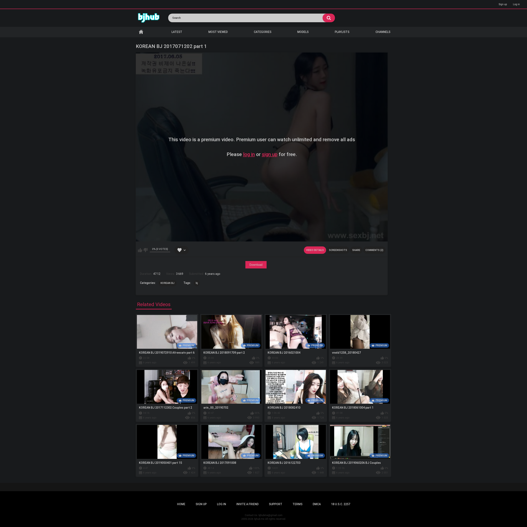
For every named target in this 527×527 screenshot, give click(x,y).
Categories (262, 32)
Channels (382, 32)
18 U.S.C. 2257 (340, 504)
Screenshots (338, 250)
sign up (269, 154)
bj (197, 283)
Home (141, 32)
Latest (176, 32)
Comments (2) (374, 250)
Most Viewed (218, 32)
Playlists (342, 32)
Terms (297, 504)
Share (356, 250)
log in (249, 154)
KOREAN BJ (168, 283)
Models (303, 32)
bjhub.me (259, 519)
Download (256, 264)
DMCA (317, 504)
